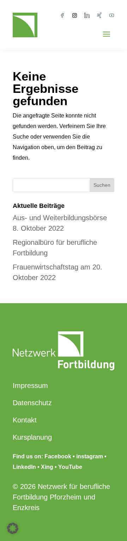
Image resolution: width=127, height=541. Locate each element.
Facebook (57, 456)
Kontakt (25, 420)
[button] (12, 528)
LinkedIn (24, 467)
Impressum (30, 385)
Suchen (101, 185)
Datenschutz (32, 403)
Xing (47, 467)
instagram (89, 456)
